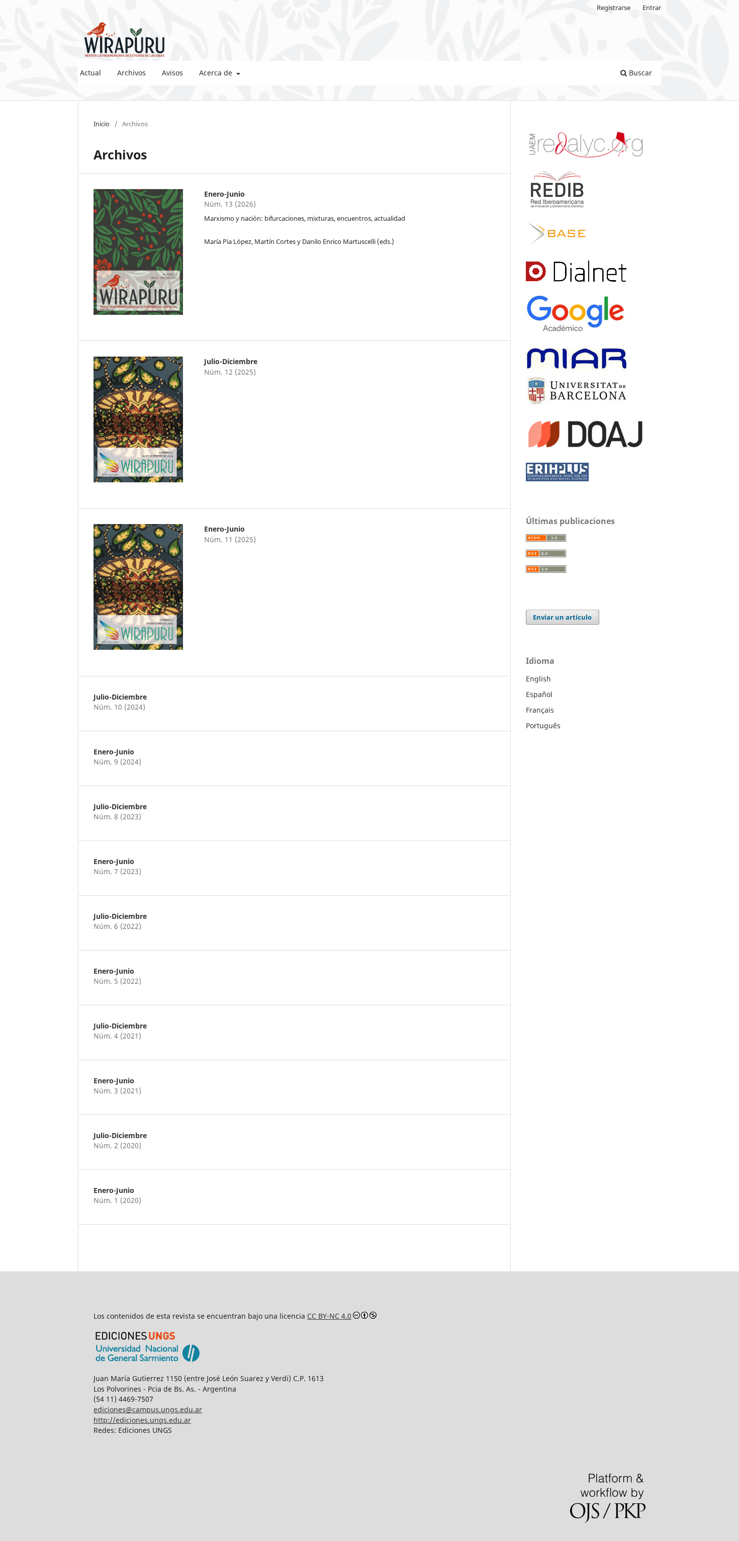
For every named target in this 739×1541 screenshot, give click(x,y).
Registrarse (613, 7)
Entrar (651, 7)
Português (543, 725)
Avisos (172, 72)
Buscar (639, 72)
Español (539, 694)
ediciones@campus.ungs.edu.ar (148, 1409)
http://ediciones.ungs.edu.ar (142, 1420)
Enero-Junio (224, 194)
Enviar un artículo (562, 617)
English (538, 678)
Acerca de (216, 72)
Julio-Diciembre (230, 361)
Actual (90, 72)
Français (540, 710)
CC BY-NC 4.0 (329, 1316)
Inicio (102, 123)
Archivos (131, 72)
